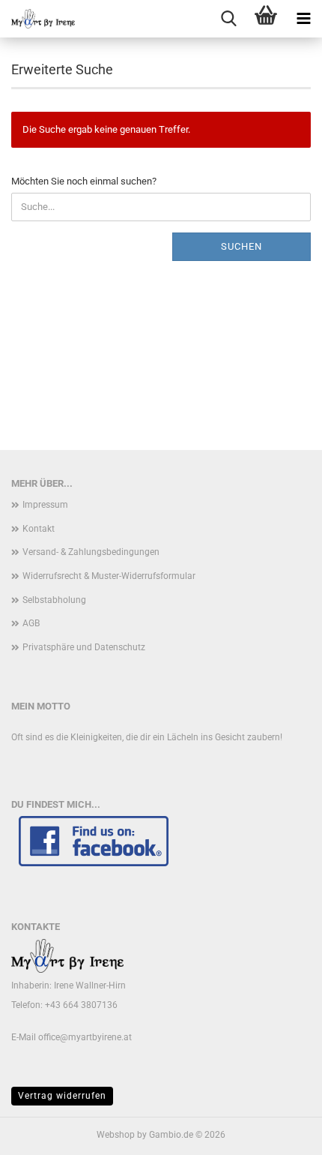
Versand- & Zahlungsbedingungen (91, 552)
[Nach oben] (280, 1132)
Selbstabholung (54, 600)
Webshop (116, 1135)
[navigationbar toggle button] (303, 19)
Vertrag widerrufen (62, 1095)
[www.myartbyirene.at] (37, 19)
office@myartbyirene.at (85, 1037)
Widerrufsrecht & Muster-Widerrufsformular (108, 576)
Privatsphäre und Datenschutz (83, 647)
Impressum (45, 505)
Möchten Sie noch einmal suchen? (84, 181)
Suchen (241, 246)
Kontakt (38, 529)
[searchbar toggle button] (228, 19)
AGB (31, 623)
